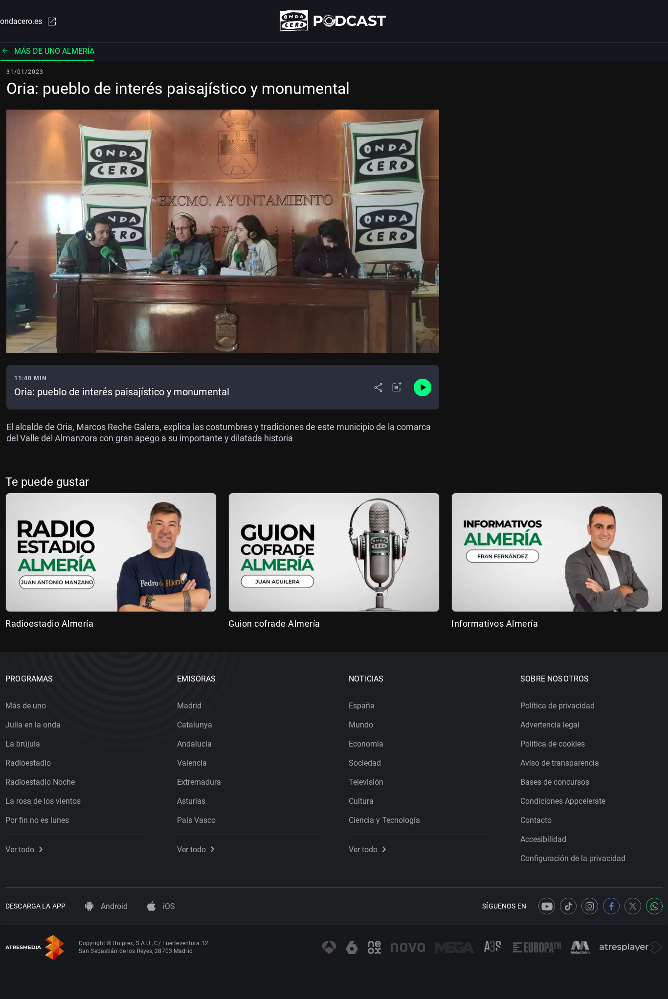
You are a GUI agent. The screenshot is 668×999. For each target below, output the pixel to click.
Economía (366, 744)
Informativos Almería (494, 623)
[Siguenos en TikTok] (568, 906)
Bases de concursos (554, 782)
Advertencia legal (549, 724)
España (362, 705)
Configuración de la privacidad (572, 858)
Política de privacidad (557, 705)
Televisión (366, 782)
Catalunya (194, 724)
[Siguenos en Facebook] (611, 906)
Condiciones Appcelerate (562, 801)
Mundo (361, 724)
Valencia (192, 763)
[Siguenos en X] (632, 906)
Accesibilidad (543, 839)
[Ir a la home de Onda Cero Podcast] (334, 21)
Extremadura (199, 782)
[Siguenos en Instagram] (589, 906)
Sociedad (365, 763)
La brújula (22, 744)
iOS (168, 906)
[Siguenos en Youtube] (546, 906)
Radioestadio (28, 763)
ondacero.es (21, 21)
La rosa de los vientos (43, 801)
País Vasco (196, 820)
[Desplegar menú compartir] (378, 387)
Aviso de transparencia (559, 763)
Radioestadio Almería (49, 623)
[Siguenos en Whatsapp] (654, 906)
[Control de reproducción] (422, 387)
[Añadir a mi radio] (397, 387)
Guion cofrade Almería (274, 623)
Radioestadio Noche (40, 782)
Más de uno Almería (54, 51)
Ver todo (19, 849)
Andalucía (194, 744)
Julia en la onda (33, 724)
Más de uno (25, 705)
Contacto (536, 820)
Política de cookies (552, 744)
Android (113, 906)
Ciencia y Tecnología (384, 820)
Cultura (361, 801)
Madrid (189, 705)
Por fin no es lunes (37, 820)
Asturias (191, 801)
